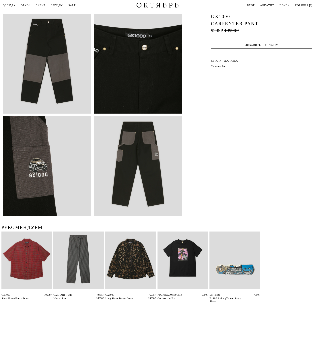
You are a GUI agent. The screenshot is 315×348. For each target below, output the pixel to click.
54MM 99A (215, 294)
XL (3, 294)
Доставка (231, 61)
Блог (251, 5)
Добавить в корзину (261, 45)
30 (54, 294)
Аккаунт (267, 5)
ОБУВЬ (25, 5)
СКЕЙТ (40, 5)
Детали (216, 61)
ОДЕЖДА (9, 5)
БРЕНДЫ (57, 5)
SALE (72, 5)
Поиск (284, 5)
